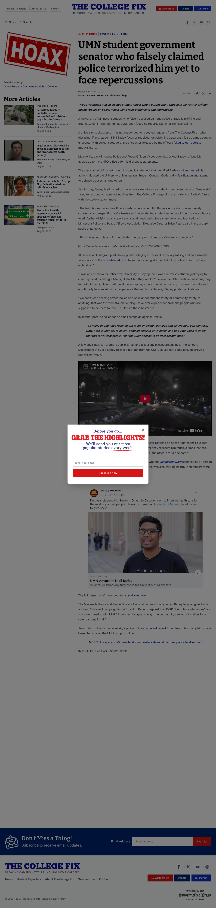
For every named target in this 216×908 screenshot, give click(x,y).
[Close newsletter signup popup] (143, 430)
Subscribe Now (108, 472)
